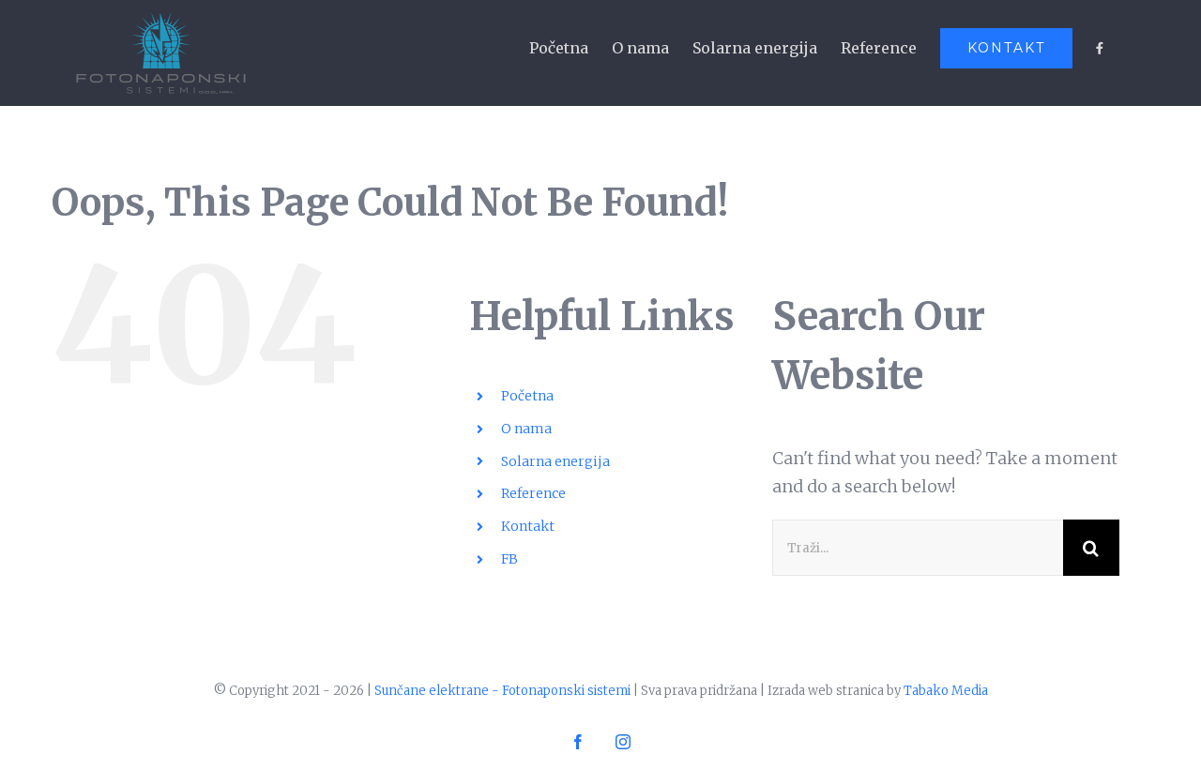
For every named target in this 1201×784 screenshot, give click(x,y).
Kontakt (528, 526)
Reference (533, 493)
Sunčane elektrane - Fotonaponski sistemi (502, 691)
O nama (526, 428)
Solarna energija (555, 461)
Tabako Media (946, 691)
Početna (527, 395)
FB (509, 558)
